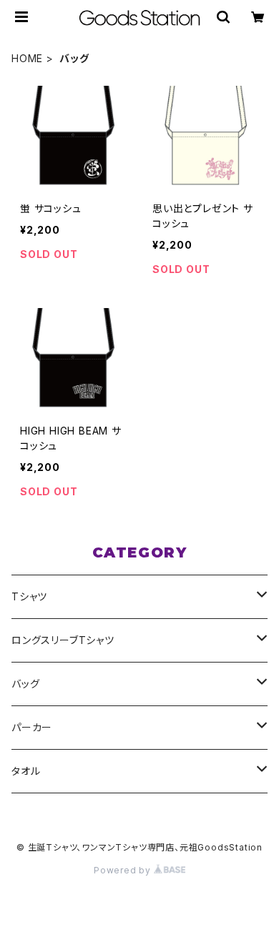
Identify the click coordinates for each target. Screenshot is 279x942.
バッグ (25, 684)
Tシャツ (29, 596)
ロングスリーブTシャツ (62, 640)
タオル (25, 771)
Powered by (124, 870)
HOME (27, 58)
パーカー (31, 727)
